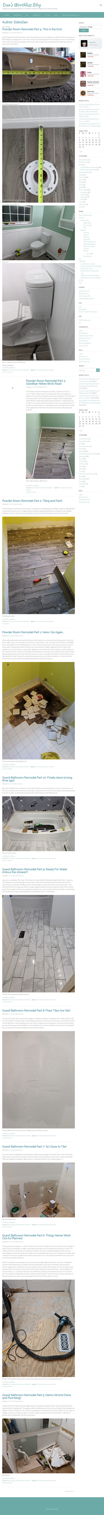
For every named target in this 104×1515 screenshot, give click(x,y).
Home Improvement (42, 370)
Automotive (83, 162)
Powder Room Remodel (22, 370)
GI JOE (47, 15)
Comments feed (84, 359)
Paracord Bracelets (71, 15)
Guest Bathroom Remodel (23, 858)
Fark (80, 307)
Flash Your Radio (89, 246)
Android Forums (84, 291)
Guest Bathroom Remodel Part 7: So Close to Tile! (34, 1146)
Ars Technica (83, 333)
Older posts (70, 1491)
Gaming (81, 175)
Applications (87, 223)
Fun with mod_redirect (87, 264)
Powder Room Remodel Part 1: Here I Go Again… (33, 632)
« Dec (81, 151)
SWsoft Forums (84, 293)
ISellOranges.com (85, 320)
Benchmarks (87, 256)
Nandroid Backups (89, 244)
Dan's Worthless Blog (21, 5)
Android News (83, 160)
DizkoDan (20, 32)
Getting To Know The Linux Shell (91, 266)
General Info (84, 220)
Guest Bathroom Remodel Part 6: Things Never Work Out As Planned (36, 1237)
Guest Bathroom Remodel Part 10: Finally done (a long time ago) (37, 779)
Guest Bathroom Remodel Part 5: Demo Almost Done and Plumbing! (36, 1396)
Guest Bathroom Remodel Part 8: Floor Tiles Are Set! (36, 1010)
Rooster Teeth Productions (88, 312)
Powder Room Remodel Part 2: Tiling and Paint (32, 500)
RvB (55, 15)
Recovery (86, 237)
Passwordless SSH (86, 268)
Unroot (85, 235)
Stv (80, 322)
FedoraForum (83, 341)
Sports (81, 187)
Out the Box (55, 1509)
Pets (80, 185)
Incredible (90, 254)
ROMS (85, 251)
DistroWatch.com (85, 338)
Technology (82, 190)
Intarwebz (83, 197)
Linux (82, 199)
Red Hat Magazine (85, 343)
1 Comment (5, 623)
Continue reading (9, 367)
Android (17, 15)
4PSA (81, 331)
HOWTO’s (36, 15)
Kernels (86, 249)
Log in (81, 354)
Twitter (81, 204)
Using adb (86, 239)
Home (6, 15)
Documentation (84, 172)
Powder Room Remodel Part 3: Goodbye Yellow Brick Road (46, 382)
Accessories (87, 225)
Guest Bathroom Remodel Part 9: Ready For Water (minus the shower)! (34, 871)
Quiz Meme (83, 309)
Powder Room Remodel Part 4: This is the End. (32, 29)
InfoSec (83, 195)
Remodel (51, 370)
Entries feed (83, 356)
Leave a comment (7, 372)
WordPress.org (84, 361)
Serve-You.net (83, 346)
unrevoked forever (89, 242)
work (80, 207)
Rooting (86, 232)
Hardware (83, 192)
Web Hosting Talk (84, 296)
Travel (81, 202)
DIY (27, 15)
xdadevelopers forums (86, 298)
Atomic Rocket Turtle (86, 336)
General (13, 370)
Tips (84, 227)
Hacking (83, 230)
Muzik (81, 182)
